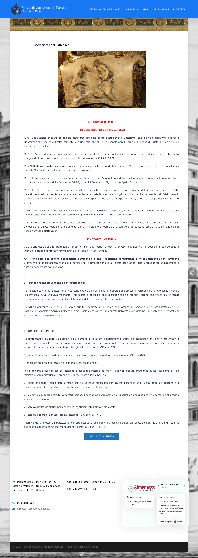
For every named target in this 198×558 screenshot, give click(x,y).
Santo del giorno (139, 501)
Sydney (94, 546)
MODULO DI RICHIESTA (102, 436)
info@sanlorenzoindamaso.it (33, 508)
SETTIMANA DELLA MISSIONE (104, 9)
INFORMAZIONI (161, 9)
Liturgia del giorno (171, 509)
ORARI (145, 9)
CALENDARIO (131, 9)
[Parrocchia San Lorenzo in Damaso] (39, 9)
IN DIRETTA (179, 9)
